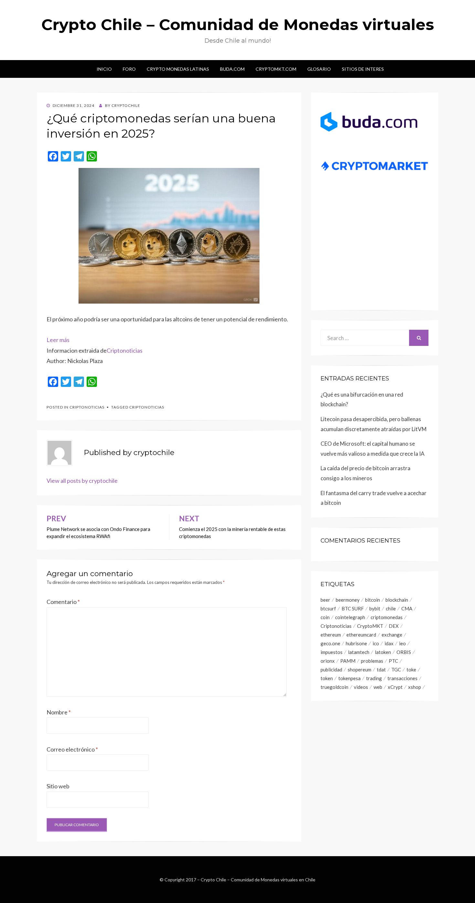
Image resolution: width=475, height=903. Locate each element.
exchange (392, 635)
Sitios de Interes (363, 69)
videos (361, 687)
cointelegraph (350, 617)
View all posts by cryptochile (82, 480)
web (378, 687)
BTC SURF (353, 608)
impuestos (332, 652)
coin (325, 617)
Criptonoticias (124, 350)
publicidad (331, 669)
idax (389, 643)
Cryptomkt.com (276, 69)
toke (411, 669)
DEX (394, 626)
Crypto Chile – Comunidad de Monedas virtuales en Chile (258, 879)
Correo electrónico (72, 749)
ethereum (331, 635)
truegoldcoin (334, 687)
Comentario (63, 601)
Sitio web (58, 786)
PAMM (347, 661)
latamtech (358, 652)
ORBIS (403, 652)
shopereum (359, 669)
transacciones (402, 678)
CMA (406, 608)
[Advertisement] (374, 250)
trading (374, 678)
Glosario (319, 69)
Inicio (104, 69)
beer (325, 600)
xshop (414, 687)
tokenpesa (349, 678)
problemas (372, 661)
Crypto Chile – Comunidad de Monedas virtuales (237, 24)
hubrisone (356, 643)
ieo (402, 643)
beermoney (348, 600)
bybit (374, 608)
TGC (396, 669)
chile (391, 608)
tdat (381, 669)
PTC (393, 661)
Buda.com (232, 69)
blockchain (396, 600)
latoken (383, 652)
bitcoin (372, 600)
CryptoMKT (370, 626)
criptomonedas (387, 617)
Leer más (58, 339)
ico (376, 643)
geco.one (330, 643)
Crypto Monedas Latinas (178, 69)
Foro (129, 69)
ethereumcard (361, 635)
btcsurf (328, 608)
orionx (328, 661)
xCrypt (395, 687)
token (327, 678)
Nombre (59, 712)
